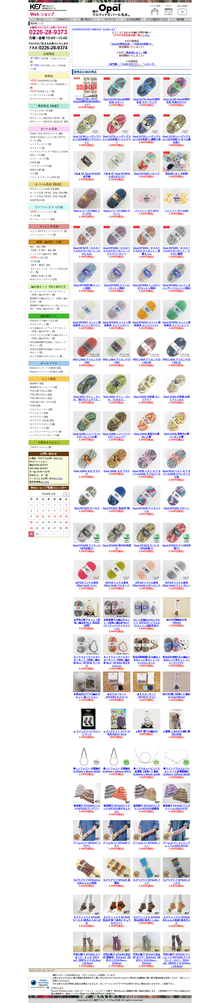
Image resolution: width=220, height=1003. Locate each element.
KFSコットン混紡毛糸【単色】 (45, 118)
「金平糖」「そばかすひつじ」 (124, 64)
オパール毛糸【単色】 (49, 184)
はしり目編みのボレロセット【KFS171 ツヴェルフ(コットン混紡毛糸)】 (146, 622)
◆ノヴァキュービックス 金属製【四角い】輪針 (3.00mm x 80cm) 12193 (146, 771)
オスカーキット (38, 324)
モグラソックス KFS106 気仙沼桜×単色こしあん (146, 918)
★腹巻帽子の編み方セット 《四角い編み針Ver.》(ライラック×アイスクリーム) (116, 624)
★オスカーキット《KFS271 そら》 (146, 695)
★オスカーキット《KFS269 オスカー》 (117, 695)
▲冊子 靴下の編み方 (146, 731)
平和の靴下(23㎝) (38, 394)
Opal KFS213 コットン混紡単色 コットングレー (117, 324)
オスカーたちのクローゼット (44, 98)
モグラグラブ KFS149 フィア (146, 881)
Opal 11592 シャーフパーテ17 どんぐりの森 (87, 435)
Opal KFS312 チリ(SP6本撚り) (176, 547)
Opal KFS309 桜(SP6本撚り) (117, 547)
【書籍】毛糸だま (39, 276)
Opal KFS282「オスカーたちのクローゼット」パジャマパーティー (116, 250)
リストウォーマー (39, 409)
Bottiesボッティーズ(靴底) (43, 368)
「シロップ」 (149, 64)
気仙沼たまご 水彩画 (176, 173)
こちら (146, 35)
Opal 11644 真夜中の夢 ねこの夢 (147, 435)
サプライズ (35, 148)
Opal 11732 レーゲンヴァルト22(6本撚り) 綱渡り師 (147, 138)
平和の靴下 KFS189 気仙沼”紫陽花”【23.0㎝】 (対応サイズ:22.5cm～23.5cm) (117, 958)
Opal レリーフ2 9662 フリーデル (87, 212)
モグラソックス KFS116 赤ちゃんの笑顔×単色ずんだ (176, 920)
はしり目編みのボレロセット (44, 356)
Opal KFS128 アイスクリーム (147, 509)
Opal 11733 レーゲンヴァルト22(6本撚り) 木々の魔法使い (176, 139)
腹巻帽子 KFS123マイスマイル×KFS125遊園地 (146, 807)
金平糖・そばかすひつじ (53, 58)
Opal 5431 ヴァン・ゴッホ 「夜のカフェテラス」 (86, 398)
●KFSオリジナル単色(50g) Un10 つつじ (86, 584)
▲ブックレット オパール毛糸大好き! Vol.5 (116, 733)
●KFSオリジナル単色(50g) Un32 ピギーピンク (147, 584)
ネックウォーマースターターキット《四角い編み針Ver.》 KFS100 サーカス (87, 661)
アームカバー (36, 413)
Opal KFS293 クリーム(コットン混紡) (116, 286)
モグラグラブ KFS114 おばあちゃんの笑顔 (86, 881)
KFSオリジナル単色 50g (42, 189)
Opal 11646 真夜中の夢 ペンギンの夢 (176, 435)
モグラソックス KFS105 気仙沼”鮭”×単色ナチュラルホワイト (117, 920)
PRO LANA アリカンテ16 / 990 (87, 361)
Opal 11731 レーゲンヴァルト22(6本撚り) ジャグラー (117, 139)
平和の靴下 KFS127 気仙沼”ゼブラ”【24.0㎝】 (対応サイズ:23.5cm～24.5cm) (147, 958)
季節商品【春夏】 (49, 105)
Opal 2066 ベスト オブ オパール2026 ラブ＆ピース (147, 472)
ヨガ (32, 173)
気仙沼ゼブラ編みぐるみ (42, 320)
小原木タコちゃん (49, 442)
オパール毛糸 (49, 128)
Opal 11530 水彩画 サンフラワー (147, 398)
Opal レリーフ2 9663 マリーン (116, 212)
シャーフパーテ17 (39, 166)
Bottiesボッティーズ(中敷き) (44, 371)
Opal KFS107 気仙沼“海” (117, 508)
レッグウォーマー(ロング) (43, 435)
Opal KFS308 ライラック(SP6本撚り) (87, 547)
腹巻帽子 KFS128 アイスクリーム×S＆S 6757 (176, 807)
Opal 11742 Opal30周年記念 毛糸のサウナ (176, 100)
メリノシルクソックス (41, 234)
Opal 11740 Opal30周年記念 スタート (116, 100)
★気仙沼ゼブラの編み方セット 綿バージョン (87, 695)
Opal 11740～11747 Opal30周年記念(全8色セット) (87, 101)
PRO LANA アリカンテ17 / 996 (117, 361)
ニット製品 (49, 378)
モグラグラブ (36, 417)
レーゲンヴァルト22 (40, 95)
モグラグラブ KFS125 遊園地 (116, 881)
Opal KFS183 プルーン (176, 508)
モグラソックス (38, 428)
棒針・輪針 (35, 246)
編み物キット (49, 315)
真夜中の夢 (35, 170)
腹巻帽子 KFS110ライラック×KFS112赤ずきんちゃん (116, 808)
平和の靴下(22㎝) (38, 391)
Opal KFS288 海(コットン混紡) (87, 286)
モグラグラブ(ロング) (40, 424)
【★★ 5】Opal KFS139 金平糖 (86, 175)
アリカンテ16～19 (39, 110)
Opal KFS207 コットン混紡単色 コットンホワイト (87, 324)
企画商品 (48, 53)
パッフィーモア (45, 212)
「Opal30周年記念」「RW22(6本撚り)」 (131, 44)
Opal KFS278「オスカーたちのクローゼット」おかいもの (86, 250)
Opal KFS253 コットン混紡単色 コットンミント (176, 324)
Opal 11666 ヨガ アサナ (117, 471)
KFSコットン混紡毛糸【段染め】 (46, 121)
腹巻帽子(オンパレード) (42, 387)
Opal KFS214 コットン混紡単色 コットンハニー (147, 324)
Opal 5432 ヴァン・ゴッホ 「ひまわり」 (116, 398)
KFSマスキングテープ (41, 279)
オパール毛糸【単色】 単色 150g (46, 196)
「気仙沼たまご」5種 (135, 52)
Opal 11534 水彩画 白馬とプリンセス (176, 398)
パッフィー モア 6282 (176, 210)
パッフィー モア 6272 (146, 210)
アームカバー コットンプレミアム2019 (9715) (176, 844)
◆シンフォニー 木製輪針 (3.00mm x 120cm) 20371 (116, 770)
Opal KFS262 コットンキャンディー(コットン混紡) (176, 286)
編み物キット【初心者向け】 (49, 286)
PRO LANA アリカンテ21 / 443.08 (147, 361)
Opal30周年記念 (45, 80)
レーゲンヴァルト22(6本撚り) (52, 84)
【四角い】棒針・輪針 (41, 250)
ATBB (33, 405)
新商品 (49, 76)
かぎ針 (40, 257)
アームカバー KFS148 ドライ (116, 844)
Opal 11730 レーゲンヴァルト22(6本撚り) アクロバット (87, 139)
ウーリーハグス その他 (49, 207)
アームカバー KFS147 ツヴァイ (86, 844)
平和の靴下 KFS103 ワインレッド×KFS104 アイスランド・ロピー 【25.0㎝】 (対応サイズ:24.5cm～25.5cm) (176, 960)
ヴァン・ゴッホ (38, 158)
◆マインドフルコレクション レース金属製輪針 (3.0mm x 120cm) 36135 (176, 771)
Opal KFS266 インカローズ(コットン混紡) (147, 286)
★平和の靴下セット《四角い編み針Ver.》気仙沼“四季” (87, 622)
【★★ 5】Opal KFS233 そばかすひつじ (116, 175)
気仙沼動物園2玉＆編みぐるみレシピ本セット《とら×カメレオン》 (147, 659)
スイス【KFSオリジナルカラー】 (46, 231)
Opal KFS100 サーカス (87, 508)
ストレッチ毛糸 (48, 226)
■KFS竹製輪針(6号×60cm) (176, 621)
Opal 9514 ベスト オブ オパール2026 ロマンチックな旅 (176, 474)
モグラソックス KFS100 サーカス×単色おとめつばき (87, 920)
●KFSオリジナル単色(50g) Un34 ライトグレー (176, 584)
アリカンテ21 (36, 114)
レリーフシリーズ (39, 144)
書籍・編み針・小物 (48, 241)
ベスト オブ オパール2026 (43, 177)
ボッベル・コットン (40, 219)
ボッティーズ (49, 363)
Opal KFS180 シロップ (146, 173)
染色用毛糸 (35, 200)
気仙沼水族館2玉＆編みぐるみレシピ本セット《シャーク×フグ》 (176, 659)
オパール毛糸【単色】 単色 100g (46, 192)
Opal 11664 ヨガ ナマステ (87, 472)
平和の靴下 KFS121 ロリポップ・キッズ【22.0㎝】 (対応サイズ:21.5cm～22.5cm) (87, 958)
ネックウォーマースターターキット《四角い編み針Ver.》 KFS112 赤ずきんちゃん (116, 661)
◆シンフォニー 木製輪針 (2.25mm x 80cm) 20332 (86, 770)
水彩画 (33, 162)
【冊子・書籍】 (38, 265)
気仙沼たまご (44, 91)
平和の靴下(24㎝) (38, 398)
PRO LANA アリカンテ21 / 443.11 (176, 361)
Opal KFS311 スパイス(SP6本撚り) (146, 547)
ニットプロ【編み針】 (41, 254)
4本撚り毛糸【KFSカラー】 (44, 133)
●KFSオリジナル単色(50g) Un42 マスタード (116, 584)
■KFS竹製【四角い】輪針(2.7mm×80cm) (176, 695)
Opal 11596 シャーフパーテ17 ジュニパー (117, 435)
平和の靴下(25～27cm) (41, 402)
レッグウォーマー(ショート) (44, 431)
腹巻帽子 (34, 383)
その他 (33, 261)
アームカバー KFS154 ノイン (146, 844)
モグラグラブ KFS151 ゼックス (176, 881)
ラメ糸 (33, 215)
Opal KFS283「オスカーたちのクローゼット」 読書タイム (146, 250)
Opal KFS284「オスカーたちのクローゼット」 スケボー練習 (176, 250)
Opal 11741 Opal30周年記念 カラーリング (146, 100)
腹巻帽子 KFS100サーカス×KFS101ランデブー (87, 807)
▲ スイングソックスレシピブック (86, 733)
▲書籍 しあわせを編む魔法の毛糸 (176, 733)
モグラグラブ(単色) (39, 420)
